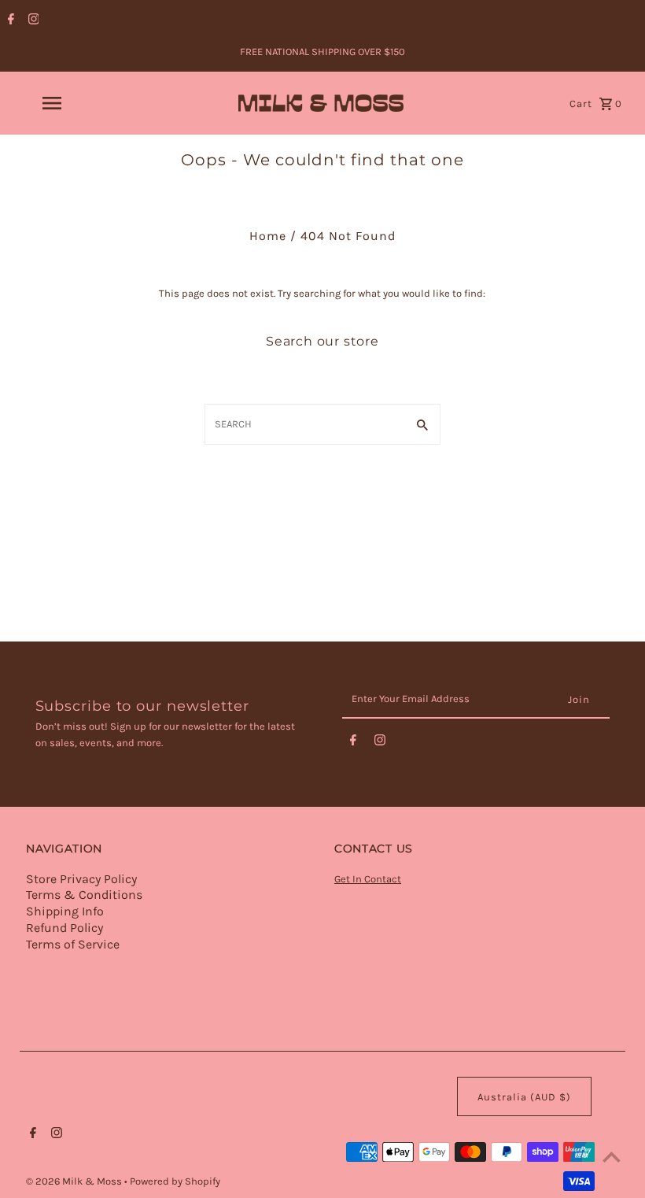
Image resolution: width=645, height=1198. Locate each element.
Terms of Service (73, 944)
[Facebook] (9, 20)
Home (267, 235)
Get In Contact (367, 879)
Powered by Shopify (175, 1181)
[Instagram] (31, 20)
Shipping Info (65, 911)
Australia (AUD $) (524, 1097)
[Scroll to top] (611, 1156)
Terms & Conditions (84, 894)
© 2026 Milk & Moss (75, 1181)
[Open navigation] (82, 103)
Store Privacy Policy (81, 878)
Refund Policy (64, 927)
